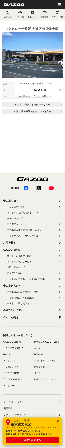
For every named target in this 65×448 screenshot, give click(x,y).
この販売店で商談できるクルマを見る (31, 111)
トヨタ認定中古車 (16, 207)
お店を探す (20, 17)
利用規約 (8, 408)
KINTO (37, 373)
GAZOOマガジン (13, 310)
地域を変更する (32, 440)
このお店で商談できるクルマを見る (31, 104)
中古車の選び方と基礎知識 (20, 297)
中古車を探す (10, 200)
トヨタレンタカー (12, 367)
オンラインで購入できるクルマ (22, 212)
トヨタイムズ (10, 360)
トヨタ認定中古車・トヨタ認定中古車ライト (29, 279)
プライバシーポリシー (15, 414)
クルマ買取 (39, 367)
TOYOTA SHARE (11, 373)
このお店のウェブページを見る (32, 96)
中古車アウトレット (17, 224)
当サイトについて (12, 402)
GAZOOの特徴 (11, 249)
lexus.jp (7, 354)
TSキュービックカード (45, 379)
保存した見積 (57, 17)
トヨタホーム (10, 385)
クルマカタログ (15, 218)
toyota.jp (38, 348)
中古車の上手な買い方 (18, 303)
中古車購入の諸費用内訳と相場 (22, 292)
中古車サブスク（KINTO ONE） (23, 235)
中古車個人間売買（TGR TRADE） (24, 230)
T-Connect (39, 354)
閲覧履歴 (45, 17)
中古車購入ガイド (13, 285)
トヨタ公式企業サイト (14, 348)
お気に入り (32, 17)
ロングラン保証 (15, 273)
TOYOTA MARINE (12, 379)
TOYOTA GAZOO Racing (46, 342)
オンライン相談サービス (19, 256)
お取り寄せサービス (17, 267)
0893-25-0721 (39, 90)
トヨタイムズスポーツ (45, 360)
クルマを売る (10, 317)
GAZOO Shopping (12, 342)
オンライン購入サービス (19, 261)
